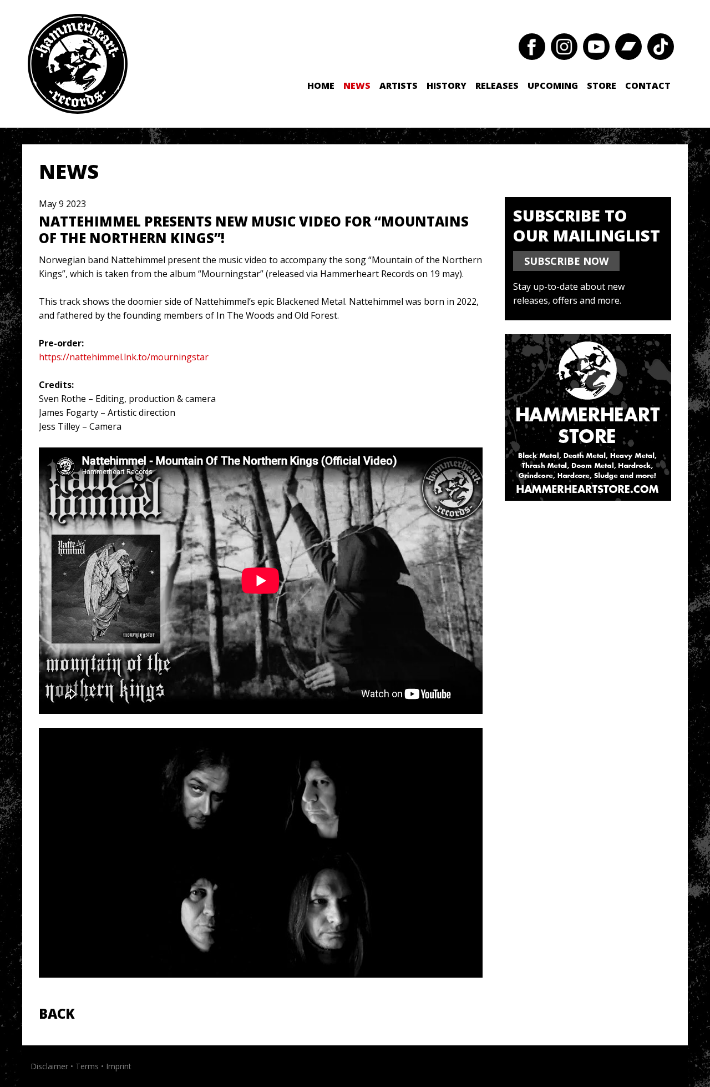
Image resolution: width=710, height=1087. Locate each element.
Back (57, 1013)
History (446, 85)
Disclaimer (49, 1066)
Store (601, 85)
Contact (648, 85)
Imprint (118, 1066)
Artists (398, 85)
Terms (87, 1066)
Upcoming (553, 85)
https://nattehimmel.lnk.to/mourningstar (124, 357)
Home (320, 85)
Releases (497, 85)
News (357, 85)
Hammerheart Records (78, 64)
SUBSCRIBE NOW (566, 261)
